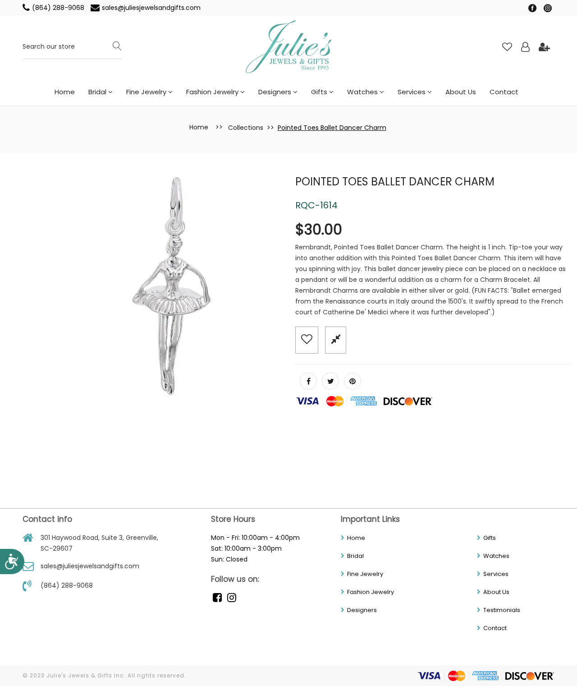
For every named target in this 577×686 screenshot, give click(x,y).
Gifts (320, 92)
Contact (504, 92)
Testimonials (501, 610)
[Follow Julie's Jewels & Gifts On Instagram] (547, 7)
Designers (275, 92)
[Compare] (335, 339)
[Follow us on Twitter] (330, 381)
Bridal (98, 92)
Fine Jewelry (147, 92)
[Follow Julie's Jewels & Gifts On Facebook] (533, 7)
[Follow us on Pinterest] (352, 381)
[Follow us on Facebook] (308, 381)
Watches (363, 92)
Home (65, 92)
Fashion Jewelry (213, 92)
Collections (245, 127)
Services (412, 92)
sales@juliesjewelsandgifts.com (151, 7)
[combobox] (72, 47)
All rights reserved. (157, 675)
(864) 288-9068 (59, 7)
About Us (460, 92)
